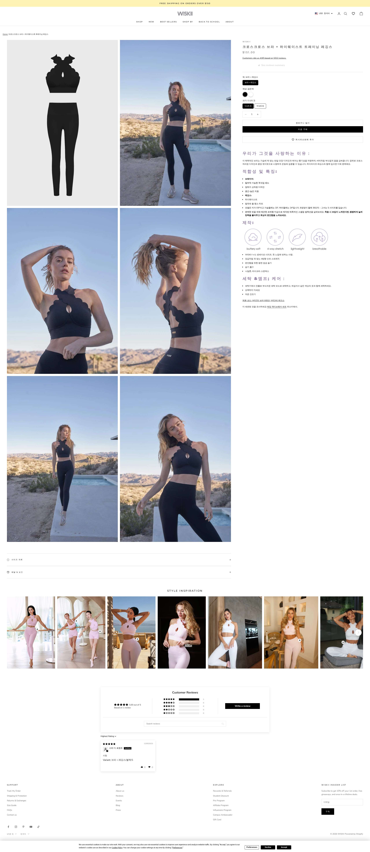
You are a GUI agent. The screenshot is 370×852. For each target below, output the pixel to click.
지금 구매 (303, 129)
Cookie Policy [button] (117, 848)
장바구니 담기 (303, 123)
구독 (328, 811)
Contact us (12, 814)
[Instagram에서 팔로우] (15, 826)
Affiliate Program (221, 805)
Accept (284, 847)
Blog (118, 805)
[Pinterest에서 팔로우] (23, 826)
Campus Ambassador (222, 814)
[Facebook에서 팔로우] (8, 826)
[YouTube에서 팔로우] (30, 826)
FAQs (9, 810)
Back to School (209, 22)
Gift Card (217, 819)
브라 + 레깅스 (250, 82)
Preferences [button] (177, 848)
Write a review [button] (242, 706)
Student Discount (221, 795)
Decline (268, 847)
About (230, 22)
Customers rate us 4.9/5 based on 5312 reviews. (264, 58)
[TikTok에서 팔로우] (38, 826)
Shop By (188, 22)
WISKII (247, 42)
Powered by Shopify (354, 834)
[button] (353, 13)
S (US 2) (248, 105)
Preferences (251, 847)
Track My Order (14, 791)
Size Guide (11, 805)
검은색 (245, 94)
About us (120, 791)
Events (119, 800)
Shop (139, 22)
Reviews (119, 795)
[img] (109, 744)
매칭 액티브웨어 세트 (276, 306)
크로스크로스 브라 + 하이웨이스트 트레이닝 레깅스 (28, 34)
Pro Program (219, 800)
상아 (250, 94)
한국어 (23, 834)
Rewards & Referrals (222, 791)
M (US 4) (260, 105)
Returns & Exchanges (16, 800)
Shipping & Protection (17, 795)
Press (118, 810)
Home (5, 34)
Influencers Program (222, 810)
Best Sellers (168, 22)
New (151, 22)
